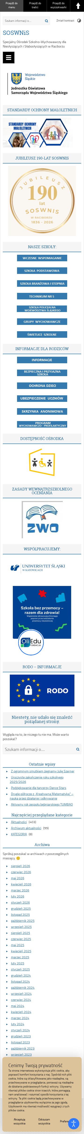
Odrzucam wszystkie (44, 1121)
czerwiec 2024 (21, 999)
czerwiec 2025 (21, 939)
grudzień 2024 (21, 975)
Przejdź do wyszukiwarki (58, 5)
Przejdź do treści (35, 5)
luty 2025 (17, 963)
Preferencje (66, 1121)
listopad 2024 (20, 981)
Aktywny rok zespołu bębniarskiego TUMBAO (42, 804)
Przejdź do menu (12, 5)
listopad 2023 (20, 1042)
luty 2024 (17, 1024)
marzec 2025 (20, 957)
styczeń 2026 (20, 902)
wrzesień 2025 (21, 926)
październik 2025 (23, 920)
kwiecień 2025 (21, 951)
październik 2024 (23, 987)
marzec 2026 (20, 890)
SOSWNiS (16, 33)
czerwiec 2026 (21, 872)
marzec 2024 (20, 1018)
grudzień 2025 (21, 908)
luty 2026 (17, 896)
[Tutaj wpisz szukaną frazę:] (21, 21)
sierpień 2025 (20, 932)
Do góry (78, 6)
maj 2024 (17, 1005)
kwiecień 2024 (21, 1012)
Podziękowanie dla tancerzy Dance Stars (38, 787)
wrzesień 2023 (21, 1054)
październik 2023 (23, 1048)
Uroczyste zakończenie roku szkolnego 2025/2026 (36, 779)
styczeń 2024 (20, 1030)
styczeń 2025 (20, 969)
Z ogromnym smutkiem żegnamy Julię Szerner (42, 771)
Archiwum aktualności (26, 828)
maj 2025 (17, 945)
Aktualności (19, 822)
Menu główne (8, 57)
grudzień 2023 (21, 1036)
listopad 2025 (20, 914)
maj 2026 (17, 878)
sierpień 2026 (20, 866)
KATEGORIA (19, 834)
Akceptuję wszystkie (19, 1121)
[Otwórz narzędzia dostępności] (73, 1123)
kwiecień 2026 (21, 884)
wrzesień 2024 (21, 993)
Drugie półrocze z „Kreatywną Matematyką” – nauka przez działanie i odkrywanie (42, 796)
